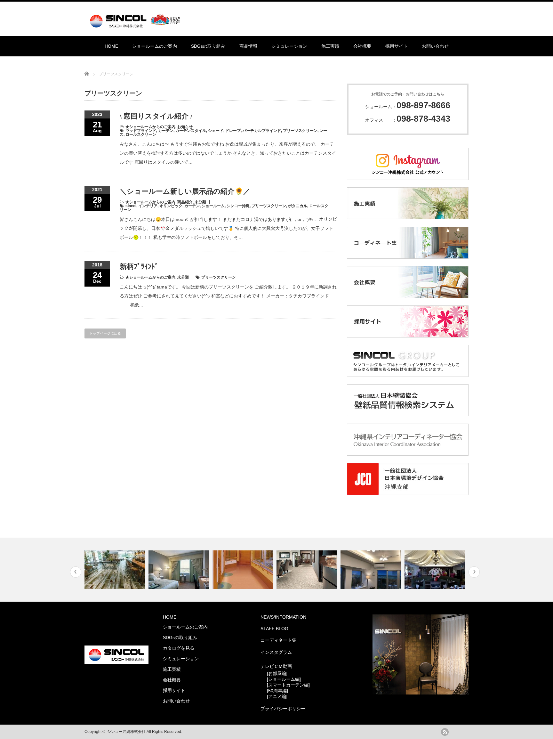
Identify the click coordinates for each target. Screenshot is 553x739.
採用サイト (396, 46)
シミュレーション (289, 46)
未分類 (200, 202)
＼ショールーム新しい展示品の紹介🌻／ (185, 191)
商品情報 (248, 46)
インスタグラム (276, 652)
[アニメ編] (277, 696)
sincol (130, 206)
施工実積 (172, 669)
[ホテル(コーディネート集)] (179, 569)
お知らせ (185, 127)
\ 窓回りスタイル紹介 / (156, 116)
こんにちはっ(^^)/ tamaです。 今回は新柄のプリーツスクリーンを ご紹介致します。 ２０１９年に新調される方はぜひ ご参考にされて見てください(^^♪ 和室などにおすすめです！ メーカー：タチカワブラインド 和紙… (228, 295)
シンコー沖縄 (238, 206)
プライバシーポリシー (282, 708)
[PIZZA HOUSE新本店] (436, 569)
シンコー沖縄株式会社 (126, 731)
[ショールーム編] (284, 679)
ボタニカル (297, 206)
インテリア (147, 206)
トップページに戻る (105, 333)
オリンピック (170, 206)
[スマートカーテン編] (288, 684)
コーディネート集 (278, 640)
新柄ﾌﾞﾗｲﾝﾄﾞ (139, 267)
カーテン (165, 130)
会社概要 (362, 46)
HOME (111, 46)
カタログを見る (178, 648)
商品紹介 (185, 202)
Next (474, 572)
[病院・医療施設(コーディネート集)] (307, 569)
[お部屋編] (277, 673)
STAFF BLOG (274, 628)
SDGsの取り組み (208, 46)
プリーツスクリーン (300, 130)
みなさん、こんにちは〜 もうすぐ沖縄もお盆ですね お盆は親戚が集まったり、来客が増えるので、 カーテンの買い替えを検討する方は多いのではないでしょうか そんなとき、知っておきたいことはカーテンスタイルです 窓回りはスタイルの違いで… (228, 153)
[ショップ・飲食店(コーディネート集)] (115, 569)
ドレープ (233, 130)
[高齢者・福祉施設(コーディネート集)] (243, 569)
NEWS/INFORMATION (283, 617)
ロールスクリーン (140, 134)
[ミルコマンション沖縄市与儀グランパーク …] (372, 569)
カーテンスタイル (190, 130)
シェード (215, 130)
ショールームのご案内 (154, 46)
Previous (75, 572)
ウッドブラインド (140, 130)
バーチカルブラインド (262, 130)
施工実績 (330, 46)
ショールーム (213, 206)
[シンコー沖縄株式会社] (136, 25)
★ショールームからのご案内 (150, 127)
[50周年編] (277, 690)
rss (445, 732)
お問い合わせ (435, 46)
